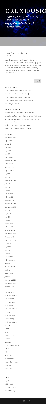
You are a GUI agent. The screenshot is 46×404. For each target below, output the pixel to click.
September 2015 (10, 170)
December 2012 (10, 230)
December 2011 (10, 267)
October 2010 (9, 287)
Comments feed (10, 387)
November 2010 (10, 283)
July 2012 (8, 247)
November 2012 (10, 234)
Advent (7, 329)
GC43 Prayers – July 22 (23, 125)
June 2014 (8, 184)
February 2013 (10, 227)
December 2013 (10, 204)
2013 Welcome (10, 302)
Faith (6, 352)
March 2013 (9, 224)
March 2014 (9, 194)
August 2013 (9, 214)
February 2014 (10, 197)
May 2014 (8, 187)
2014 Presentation (11, 309)
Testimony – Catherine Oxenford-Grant (27, 116)
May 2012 (8, 250)
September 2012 (10, 240)
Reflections (8, 365)
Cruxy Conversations (12, 345)
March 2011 (9, 273)
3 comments (9, 55)
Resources (8, 368)
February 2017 (10, 157)
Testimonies (9, 372)
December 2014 (10, 180)
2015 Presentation (11, 322)
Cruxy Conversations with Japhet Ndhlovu (19, 100)
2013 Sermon (9, 299)
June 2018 (8, 154)
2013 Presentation (11, 295)
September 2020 (10, 141)
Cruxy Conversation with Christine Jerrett (19, 94)
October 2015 (9, 167)
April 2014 (8, 190)
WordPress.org (10, 391)
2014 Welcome (10, 315)
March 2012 (9, 257)
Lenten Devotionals (11, 362)
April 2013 (8, 220)
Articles (7, 339)
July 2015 (8, 174)
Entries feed (9, 384)
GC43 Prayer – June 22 (23, 128)
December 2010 (10, 280)
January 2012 (9, 263)
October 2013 (9, 210)
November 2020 (10, 137)
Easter (7, 349)
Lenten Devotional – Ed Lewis (16, 53)
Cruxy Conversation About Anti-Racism (18, 90)
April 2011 (8, 270)
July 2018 (8, 151)
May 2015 (8, 177)
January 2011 (9, 277)
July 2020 (8, 147)
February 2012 (10, 260)
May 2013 (8, 217)
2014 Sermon (9, 312)
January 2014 (9, 200)
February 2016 (10, 164)
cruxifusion (8, 342)
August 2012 (9, 243)
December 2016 (10, 161)
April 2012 (8, 253)
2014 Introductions (11, 305)
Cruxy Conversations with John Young (17, 97)
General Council (10, 359)
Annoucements (10, 335)
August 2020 (9, 144)
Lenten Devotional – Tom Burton (22, 113)
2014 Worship (9, 319)
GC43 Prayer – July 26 (12, 104)
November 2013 (10, 207)
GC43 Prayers (9, 355)
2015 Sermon (9, 325)
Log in (7, 381)
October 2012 (9, 237)
